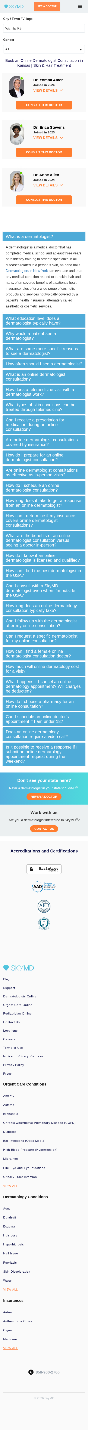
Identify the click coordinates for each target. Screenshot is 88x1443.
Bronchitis (10, 1113)
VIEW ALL (10, 1185)
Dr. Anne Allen (46, 175)
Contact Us (11, 1022)
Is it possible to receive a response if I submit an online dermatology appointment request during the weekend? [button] (42, 754)
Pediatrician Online (17, 1013)
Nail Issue (10, 1253)
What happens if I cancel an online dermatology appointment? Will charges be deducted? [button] (43, 686)
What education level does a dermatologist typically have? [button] (33, 320)
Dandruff (9, 1217)
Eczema (9, 1226)
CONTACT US (44, 828)
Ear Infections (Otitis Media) (24, 1140)
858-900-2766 (47, 1372)
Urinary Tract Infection (20, 1177)
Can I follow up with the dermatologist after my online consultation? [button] (41, 623)
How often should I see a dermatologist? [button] (44, 364)
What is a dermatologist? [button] (29, 236)
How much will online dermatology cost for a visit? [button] (42, 668)
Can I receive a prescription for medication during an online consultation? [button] (35, 425)
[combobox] (44, 49)
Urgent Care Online (17, 1005)
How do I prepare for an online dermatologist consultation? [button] (34, 457)
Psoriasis (10, 1262)
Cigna (7, 1330)
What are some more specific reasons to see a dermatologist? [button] (42, 351)
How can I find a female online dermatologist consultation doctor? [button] (38, 653)
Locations (10, 1030)
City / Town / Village (17, 19)
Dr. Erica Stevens (49, 127)
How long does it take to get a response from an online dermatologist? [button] (43, 503)
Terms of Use (13, 1047)
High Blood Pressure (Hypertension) (30, 1149)
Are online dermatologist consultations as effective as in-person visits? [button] (42, 472)
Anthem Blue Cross (17, 1321)
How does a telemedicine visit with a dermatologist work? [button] (40, 392)
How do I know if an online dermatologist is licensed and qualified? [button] (43, 558)
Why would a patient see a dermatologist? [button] (31, 336)
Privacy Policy (13, 1064)
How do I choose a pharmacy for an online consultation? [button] (40, 704)
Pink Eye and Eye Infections (24, 1168)
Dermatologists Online (20, 996)
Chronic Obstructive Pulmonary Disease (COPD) (39, 1122)
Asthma (9, 1104)
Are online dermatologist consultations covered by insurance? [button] (42, 442)
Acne (7, 1208)
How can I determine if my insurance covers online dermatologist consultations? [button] (40, 520)
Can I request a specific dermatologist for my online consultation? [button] (42, 638)
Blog (6, 979)
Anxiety (8, 1095)
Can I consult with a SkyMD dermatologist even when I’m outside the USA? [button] (40, 590)
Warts (7, 1280)
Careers (9, 1039)
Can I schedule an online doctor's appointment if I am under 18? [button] (37, 719)
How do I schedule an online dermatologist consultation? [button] (32, 487)
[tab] (44, 236)
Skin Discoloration (16, 1271)
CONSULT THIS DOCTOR (44, 105)
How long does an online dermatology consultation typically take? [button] (41, 608)
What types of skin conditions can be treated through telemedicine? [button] (40, 407)
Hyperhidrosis (13, 1244)
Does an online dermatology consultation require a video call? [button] (37, 734)
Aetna (7, 1312)
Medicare (10, 1339)
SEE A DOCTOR (47, 6)
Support (9, 988)
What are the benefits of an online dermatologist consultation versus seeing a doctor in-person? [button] (38, 540)
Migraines (10, 1158)
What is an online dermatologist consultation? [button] (35, 376)
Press (7, 1073)
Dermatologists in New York (27, 271)
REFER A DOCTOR (44, 796)
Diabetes (9, 1131)
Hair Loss (10, 1235)
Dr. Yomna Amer (48, 80)
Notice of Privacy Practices (23, 1056)
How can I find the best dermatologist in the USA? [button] (43, 573)
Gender (8, 39)
